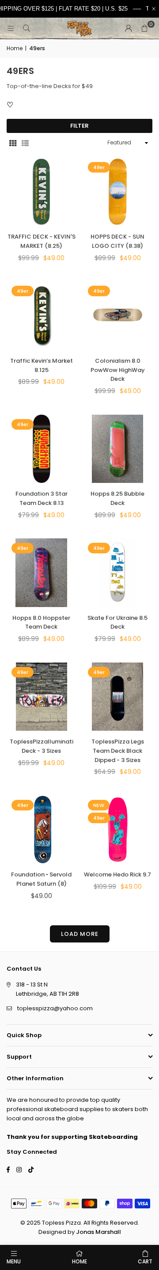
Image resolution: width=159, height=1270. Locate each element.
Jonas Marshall (98, 1232)
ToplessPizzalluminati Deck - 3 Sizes (41, 746)
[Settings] (128, 29)
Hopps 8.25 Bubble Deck (117, 498)
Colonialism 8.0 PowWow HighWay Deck (118, 370)
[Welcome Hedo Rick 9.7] (117, 829)
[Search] (26, 28)
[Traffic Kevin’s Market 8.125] (41, 315)
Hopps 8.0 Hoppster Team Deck (41, 622)
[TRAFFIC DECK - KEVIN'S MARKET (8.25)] (41, 192)
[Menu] (11, 28)
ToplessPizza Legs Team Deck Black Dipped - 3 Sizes (117, 750)
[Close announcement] (153, 9)
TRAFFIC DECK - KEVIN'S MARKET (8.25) (42, 241)
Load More (79, 934)
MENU (14, 1261)
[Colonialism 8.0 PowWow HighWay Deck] (117, 315)
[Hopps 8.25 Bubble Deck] (117, 449)
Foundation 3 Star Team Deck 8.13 (41, 498)
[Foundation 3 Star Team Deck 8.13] (41, 449)
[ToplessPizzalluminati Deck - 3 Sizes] (41, 697)
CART (145, 1261)
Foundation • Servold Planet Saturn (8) (41, 879)
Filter (79, 125)
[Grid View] (13, 143)
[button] (144, 29)
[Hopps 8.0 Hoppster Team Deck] (41, 572)
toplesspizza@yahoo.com (55, 1008)
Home (15, 48)
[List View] (25, 143)
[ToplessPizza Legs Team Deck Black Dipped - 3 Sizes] (117, 697)
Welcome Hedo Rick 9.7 (117, 874)
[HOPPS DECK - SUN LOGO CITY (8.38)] (117, 192)
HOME (79, 1261)
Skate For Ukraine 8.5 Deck (117, 622)
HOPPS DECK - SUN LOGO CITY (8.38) (117, 241)
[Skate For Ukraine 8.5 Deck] (117, 572)
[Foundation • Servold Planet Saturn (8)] (41, 829)
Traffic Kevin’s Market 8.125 (41, 365)
